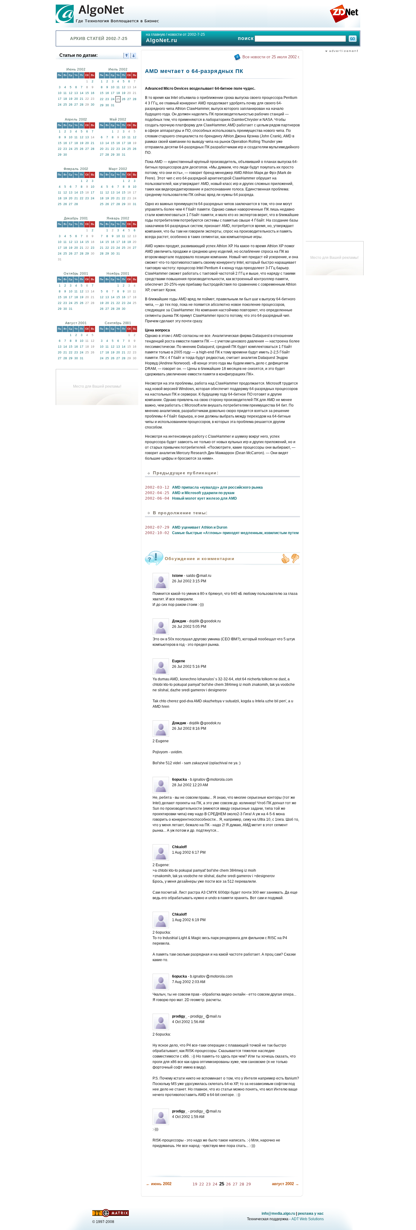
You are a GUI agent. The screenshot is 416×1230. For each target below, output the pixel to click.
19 (70, 98)
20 (76, 98)
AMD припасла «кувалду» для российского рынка (217, 487)
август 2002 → (285, 1183)
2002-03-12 (157, 487)
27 (76, 104)
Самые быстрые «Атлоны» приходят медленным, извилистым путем (235, 533)
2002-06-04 (157, 498)
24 (60, 104)
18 (65, 98)
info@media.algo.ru (278, 1213)
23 (107, 99)
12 (70, 93)
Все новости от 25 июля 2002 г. (271, 57)
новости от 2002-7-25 (186, 34)
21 (81, 98)
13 (76, 93)
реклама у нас (311, 1213)
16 (92, 93)
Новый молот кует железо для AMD (204, 498)
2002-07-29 (157, 527)
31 (113, 105)
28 (81, 104)
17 (60, 98)
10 (60, 93)
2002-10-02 (157, 532)
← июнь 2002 (158, 1183)
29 (102, 105)
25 (65, 104)
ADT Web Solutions (307, 1219)
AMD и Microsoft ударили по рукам (203, 493)
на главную (155, 34)
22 (102, 99)
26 (70, 104)
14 (81, 93)
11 (65, 93)
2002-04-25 (157, 492)
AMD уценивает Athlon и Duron (199, 527)
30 (92, 104)
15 (87, 93)
